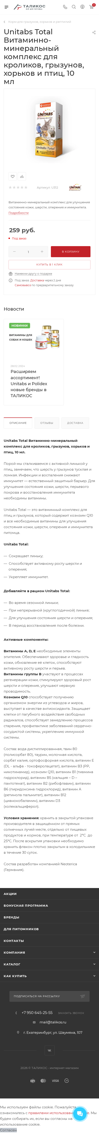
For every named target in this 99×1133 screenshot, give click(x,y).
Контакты (14, 941)
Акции (10, 894)
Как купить (15, 976)
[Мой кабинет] (82, 7)
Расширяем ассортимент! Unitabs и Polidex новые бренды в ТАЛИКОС (29, 383)
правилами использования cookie (58, 1113)
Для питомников (21, 929)
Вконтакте (50, 1050)
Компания (14, 952)
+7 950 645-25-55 (37, 1013)
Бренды (11, 917)
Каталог (12, 964)
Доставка (37, 280)
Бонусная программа (26, 905)
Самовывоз (23, 285)
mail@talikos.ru (53, 1022)
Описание (17, 423)
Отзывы (46, 423)
